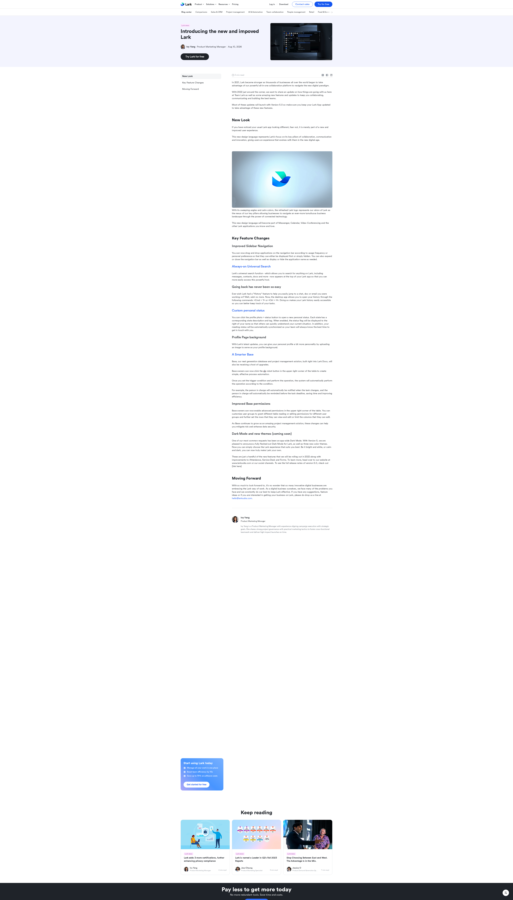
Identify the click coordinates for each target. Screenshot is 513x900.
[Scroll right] (329, 12)
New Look (187, 76)
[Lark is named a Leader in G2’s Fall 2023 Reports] (256, 847)
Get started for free (196, 784)
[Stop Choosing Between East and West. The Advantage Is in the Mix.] (307, 847)
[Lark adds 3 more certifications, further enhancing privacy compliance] (205, 847)
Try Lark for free (194, 56)
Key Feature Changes (193, 82)
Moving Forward (190, 89)
